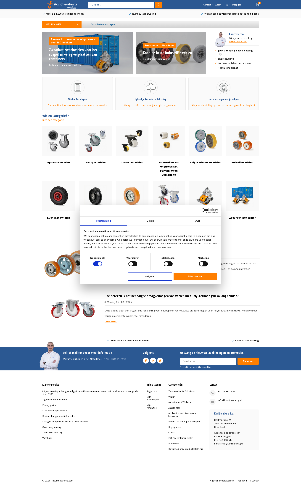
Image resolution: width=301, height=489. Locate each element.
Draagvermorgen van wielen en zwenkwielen (65, 421)
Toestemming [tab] (103, 220)
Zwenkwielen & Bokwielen (181, 391)
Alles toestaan (195, 276)
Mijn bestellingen (153, 398)
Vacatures (47, 437)
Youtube (160, 361)
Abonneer (248, 361)
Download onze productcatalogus (185, 448)
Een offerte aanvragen (102, 24)
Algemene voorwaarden (222, 480)
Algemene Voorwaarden (54, 399)
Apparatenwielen (58, 162)
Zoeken (158, 5)
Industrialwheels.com (62, 480)
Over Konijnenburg (51, 426)
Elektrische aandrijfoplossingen (184, 421)
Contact (172, 432)
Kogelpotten (174, 426)
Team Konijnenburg (52, 432)
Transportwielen (95, 162)
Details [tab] (150, 220)
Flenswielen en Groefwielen (95, 219)
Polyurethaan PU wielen (205, 162)
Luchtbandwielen (58, 217)
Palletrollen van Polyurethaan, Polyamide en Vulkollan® (168, 169)
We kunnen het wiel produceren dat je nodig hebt (231, 13)
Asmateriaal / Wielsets (179, 402)
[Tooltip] (220, 54)
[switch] (132, 263)
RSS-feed (242, 480)
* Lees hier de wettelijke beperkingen (196, 367)
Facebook (146, 361)
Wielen (171, 396)
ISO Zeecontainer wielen (180, 437)
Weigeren (150, 276)
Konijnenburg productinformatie (58, 416)
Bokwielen (173, 443)
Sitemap (254, 480)
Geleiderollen (132, 217)
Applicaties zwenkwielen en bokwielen (182, 414)
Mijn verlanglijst (152, 406)
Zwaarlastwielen (132, 162)
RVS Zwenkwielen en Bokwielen (168, 219)
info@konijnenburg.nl (230, 400)
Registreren (152, 391)
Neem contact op (238, 41)
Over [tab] (197, 220)
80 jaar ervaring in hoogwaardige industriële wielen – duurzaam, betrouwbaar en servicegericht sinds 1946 (90, 393)
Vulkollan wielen (242, 162)
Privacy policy (49, 405)
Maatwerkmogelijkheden (54, 410)
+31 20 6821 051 (226, 391)
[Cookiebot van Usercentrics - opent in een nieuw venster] (204, 210)
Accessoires (174, 407)
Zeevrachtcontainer (242, 217)
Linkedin (153, 361)
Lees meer (111, 321)
